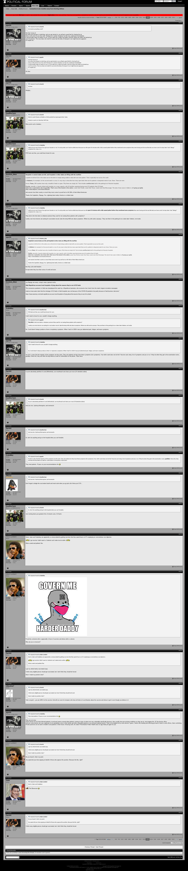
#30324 (180, 777)
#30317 (180, 503)
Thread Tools (178, 20)
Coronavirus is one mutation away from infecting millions (46, 9)
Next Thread (99, 847)
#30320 (180, 650)
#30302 (180, 53)
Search (50, 5)
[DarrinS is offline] (13, 63)
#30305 (180, 141)
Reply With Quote (178, 48)
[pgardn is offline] (13, 35)
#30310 (180, 305)
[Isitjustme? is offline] (9, 693)
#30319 (180, 571)
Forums (14, 5)
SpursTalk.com (171, 857)
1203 (129, 17)
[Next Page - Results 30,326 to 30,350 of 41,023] (177, 17)
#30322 (180, 709)
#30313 (180, 395)
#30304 (180, 110)
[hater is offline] (15, 792)
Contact (56, 5)
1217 (162, 17)
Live (42, 5)
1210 (137, 17)
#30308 (180, 234)
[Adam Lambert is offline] (15, 549)
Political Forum (23, 9)
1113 (122, 17)
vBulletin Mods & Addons (98, 866)
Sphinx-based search (98, 870)
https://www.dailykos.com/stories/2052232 (38, 189)
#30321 (180, 683)
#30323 (180, 740)
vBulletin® (94, 862)
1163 (126, 17)
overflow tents (90, 183)
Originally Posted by (37, 26)
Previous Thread (89, 847)
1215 (155, 17)
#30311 (180, 338)
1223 (166, 17)
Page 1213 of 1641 (101, 17)
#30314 (180, 425)
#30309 (180, 279)
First (110, 17)
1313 (173, 17)
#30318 (180, 534)
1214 (151, 17)
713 (119, 17)
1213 (147, 17)
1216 (158, 17)
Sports (28, 5)
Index (7, 9)
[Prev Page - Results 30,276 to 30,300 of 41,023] (113, 17)
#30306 (180, 171)
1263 (169, 17)
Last (180, 17)
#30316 (180, 473)
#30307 (180, 204)
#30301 (180, 22)
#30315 (180, 452)
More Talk (35, 5)
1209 (133, 17)
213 (116, 17)
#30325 (180, 812)
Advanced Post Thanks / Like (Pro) (85, 866)
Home (7, 5)
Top (181, 843)
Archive (178, 857)
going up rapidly (138, 188)
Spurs (21, 5)
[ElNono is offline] (12, 485)
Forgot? (180, 1)
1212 (144, 17)
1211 (140, 17)
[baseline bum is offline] (14, 123)
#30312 (180, 368)
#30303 (180, 80)
